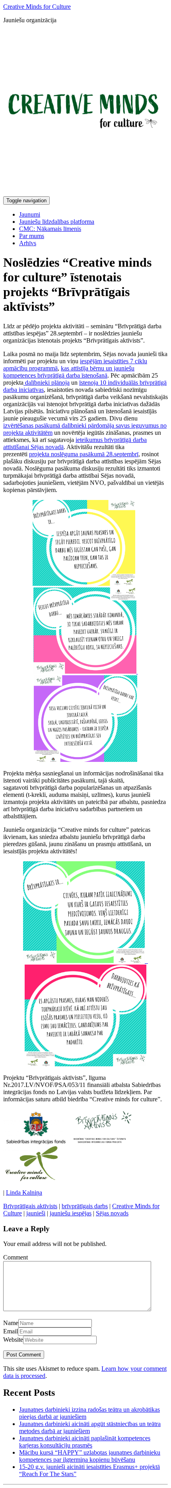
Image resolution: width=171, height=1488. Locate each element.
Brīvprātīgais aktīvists (30, 1206)
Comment (15, 1257)
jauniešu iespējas (70, 1213)
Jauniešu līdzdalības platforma (56, 221)
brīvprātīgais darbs (85, 1206)
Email (10, 1331)
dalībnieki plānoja (46, 382)
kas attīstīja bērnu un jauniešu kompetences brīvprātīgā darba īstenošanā (68, 372)
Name (10, 1322)
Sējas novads (112, 1213)
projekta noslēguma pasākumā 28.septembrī (83, 454)
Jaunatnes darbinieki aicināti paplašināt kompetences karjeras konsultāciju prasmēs (84, 1442)
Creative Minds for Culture (37, 6)
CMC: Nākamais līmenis (50, 228)
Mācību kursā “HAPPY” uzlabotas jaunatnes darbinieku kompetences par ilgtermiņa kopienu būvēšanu (89, 1456)
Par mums (31, 235)
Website (13, 1339)
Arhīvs (27, 243)
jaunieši (35, 1213)
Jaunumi (29, 214)
